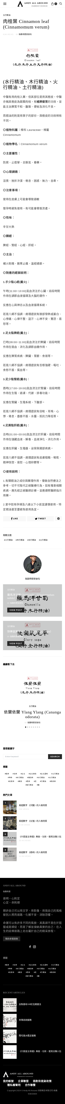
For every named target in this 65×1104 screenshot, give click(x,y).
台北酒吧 (44, 774)
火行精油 (43, 540)
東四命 (30, 777)
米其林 (11, 781)
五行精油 (6, 15)
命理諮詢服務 (25, 1020)
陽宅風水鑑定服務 (27, 1036)
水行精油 (32, 540)
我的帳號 (8, 1081)
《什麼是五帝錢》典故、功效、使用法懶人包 (40, 837)
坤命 (10, 777)
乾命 (7, 774)
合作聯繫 (30, 1085)
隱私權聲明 (14, 1085)
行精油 (43, 781)
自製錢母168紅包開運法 (30, 1004)
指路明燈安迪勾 (25, 34)
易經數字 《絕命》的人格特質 (33, 852)
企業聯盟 (23, 1081)
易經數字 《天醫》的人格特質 (33, 805)
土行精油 (9, 540)
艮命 (28, 781)
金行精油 (29, 785)
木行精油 (20, 540)
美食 (20, 781)
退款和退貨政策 (42, 1081)
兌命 (15, 774)
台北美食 (33, 774)
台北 (23, 774)
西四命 (53, 781)
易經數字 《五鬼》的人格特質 (33, 821)
